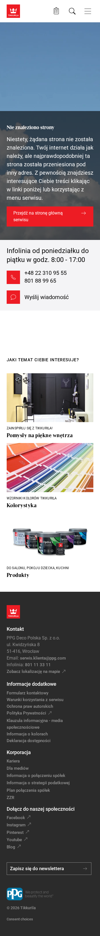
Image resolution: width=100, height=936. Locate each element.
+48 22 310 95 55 (45, 273)
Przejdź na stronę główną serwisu (38, 216)
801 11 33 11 (38, 664)
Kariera (13, 761)
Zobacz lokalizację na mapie (33, 671)
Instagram (16, 824)
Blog (11, 847)
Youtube (14, 839)
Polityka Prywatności (26, 713)
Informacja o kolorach (27, 734)
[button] (56, 11)
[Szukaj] (72, 11)
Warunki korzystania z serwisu (35, 699)
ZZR (10, 797)
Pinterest (15, 832)
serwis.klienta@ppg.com (43, 658)
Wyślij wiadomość (46, 297)
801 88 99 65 (40, 280)
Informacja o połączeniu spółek (36, 775)
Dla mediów (18, 768)
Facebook (16, 817)
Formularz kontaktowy (27, 693)
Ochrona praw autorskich (30, 706)
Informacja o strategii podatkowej (38, 782)
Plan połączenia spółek (28, 790)
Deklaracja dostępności (29, 740)
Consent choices (20, 919)
